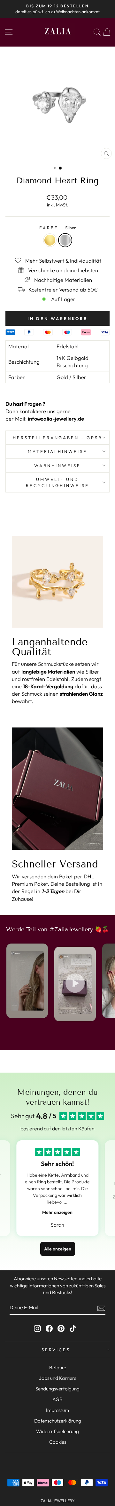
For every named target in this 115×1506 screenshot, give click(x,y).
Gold (49, 240)
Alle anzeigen (57, 1249)
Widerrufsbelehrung (57, 1431)
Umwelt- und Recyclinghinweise (57, 482)
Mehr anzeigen (57, 1212)
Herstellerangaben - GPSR (57, 437)
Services (56, 1349)
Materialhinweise (57, 451)
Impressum (57, 1410)
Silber (65, 240)
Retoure (57, 1367)
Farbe (57, 227)
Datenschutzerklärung (57, 1421)
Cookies (57, 1442)
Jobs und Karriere (57, 1378)
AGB (57, 1399)
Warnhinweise (57, 465)
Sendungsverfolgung (57, 1389)
